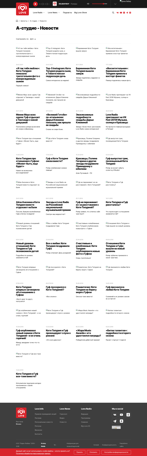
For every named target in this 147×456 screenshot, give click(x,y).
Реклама (38, 418)
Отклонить (93, 452)
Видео (62, 418)
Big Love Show (80, 13)
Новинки (84, 422)
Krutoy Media (43, 444)
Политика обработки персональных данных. (33, 453)
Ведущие (84, 414)
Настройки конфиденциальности (116, 452)
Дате (32, 39)
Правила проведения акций (45, 414)
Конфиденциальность (109, 445)
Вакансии (38, 430)
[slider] (103, 3)
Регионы (38, 426)
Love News (52, 13)
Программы (85, 418)
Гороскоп (63, 414)
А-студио (33, 21)
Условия (96, 445)
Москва (18, 424)
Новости (63, 422)
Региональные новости (44, 422)
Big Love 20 (85, 426)
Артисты (24, 21)
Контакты (38, 434)
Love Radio (37, 13)
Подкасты (67, 13)
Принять (79, 452)
